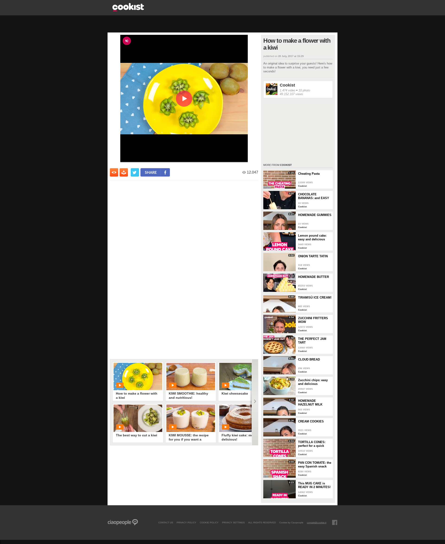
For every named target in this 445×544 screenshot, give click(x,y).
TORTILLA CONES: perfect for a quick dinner (311, 444)
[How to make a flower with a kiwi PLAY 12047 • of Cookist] (138, 376)
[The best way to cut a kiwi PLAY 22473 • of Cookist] (138, 418)
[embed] (114, 172)
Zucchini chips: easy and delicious (313, 382)
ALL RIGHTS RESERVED (262, 522)
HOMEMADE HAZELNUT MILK (310, 402)
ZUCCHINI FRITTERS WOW (313, 320)
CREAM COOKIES (311, 421)
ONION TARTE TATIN (313, 256)
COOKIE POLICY (209, 522)
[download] (124, 172)
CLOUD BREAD (309, 359)
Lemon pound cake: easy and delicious (312, 237)
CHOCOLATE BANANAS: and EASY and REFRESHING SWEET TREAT (313, 196)
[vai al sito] (128, 10)
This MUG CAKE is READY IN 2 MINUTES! (314, 485)
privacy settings (233, 522)
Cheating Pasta (309, 173)
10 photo (304, 90)
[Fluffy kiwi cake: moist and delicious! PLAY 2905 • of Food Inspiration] (243, 418)
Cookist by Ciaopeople (291, 522)
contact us (165, 522)
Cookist (287, 85)
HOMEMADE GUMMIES (314, 215)
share (151, 172)
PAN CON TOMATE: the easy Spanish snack (314, 464)
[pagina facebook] (334, 522)
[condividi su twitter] (135, 172)
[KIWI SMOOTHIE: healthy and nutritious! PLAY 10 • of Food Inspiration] (190, 376)
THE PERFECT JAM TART (312, 340)
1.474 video (287, 90)
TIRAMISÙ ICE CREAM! (314, 297)
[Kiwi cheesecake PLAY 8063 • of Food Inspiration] (243, 376)
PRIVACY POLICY (186, 522)
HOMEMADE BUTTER (313, 277)
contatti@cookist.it (316, 522)
